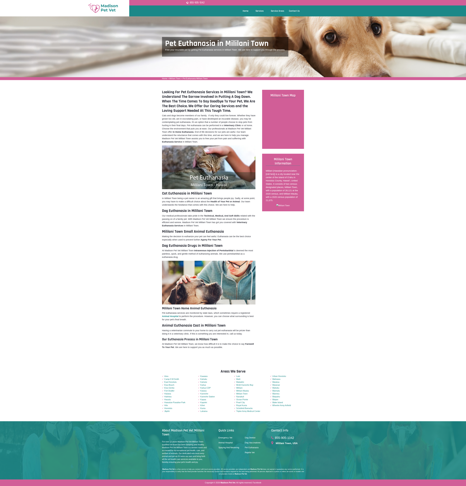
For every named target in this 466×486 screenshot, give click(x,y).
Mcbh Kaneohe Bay (244, 385)
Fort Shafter (169, 391)
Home (164, 79)
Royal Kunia (241, 405)
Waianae (276, 385)
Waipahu (276, 397)
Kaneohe (204, 394)
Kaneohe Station (207, 397)
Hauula (167, 400)
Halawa (167, 394)
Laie (238, 376)
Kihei (202, 405)
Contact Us (294, 11)
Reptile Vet (250, 452)
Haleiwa (167, 397)
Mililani (239, 388)
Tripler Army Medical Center (248, 411)
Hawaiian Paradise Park (174, 402)
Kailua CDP (205, 388)
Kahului (203, 382)
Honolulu (168, 408)
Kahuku (203, 379)
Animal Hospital (225, 443)
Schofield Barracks (244, 408)
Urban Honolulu (279, 376)
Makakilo (240, 382)
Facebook (257, 483)
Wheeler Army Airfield (281, 405)
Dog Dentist (250, 438)
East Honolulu (170, 382)
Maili (238, 379)
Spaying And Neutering (228, 447)
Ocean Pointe (242, 400)
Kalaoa (203, 391)
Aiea (166, 376)
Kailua (203, 385)
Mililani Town (175, 79)
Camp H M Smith (171, 379)
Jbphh (167, 411)
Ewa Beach (169, 385)
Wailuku (275, 388)
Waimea (275, 394)
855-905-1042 (197, 2)
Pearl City (240, 402)
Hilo (166, 405)
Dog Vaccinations (253, 443)
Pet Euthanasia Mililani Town (195, 79)
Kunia (202, 408)
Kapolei (203, 402)
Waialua (275, 382)
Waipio (275, 400)
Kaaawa (204, 376)
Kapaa (203, 400)
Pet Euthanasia (251, 447)
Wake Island (277, 402)
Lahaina (203, 411)
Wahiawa (276, 379)
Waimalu (276, 391)
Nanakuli (240, 397)
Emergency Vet (225, 438)
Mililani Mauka (242, 391)
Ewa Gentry (169, 388)
